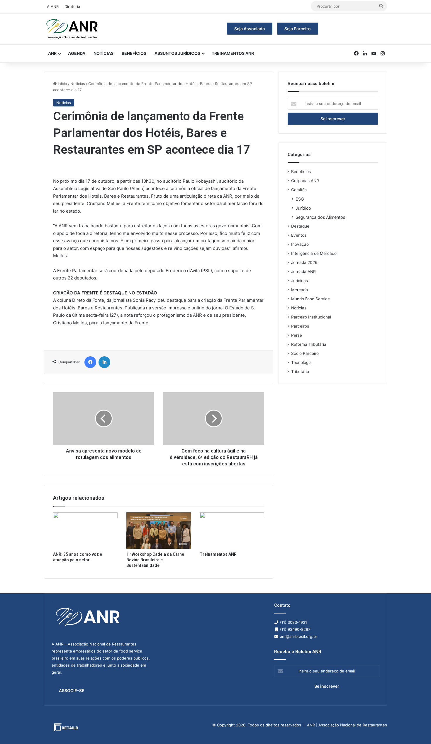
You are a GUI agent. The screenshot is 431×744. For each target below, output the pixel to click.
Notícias (103, 53)
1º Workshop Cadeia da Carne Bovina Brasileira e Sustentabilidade (155, 560)
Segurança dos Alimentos (320, 217)
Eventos (298, 235)
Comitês (299, 189)
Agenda (76, 53)
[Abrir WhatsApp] (416, 729)
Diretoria (72, 6)
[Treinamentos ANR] (232, 530)
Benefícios (134, 53)
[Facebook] (90, 362)
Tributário (300, 371)
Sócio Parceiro (305, 353)
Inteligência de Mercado (314, 253)
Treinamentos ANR (233, 53)
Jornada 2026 (304, 262)
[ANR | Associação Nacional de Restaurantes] (72, 29)
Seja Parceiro (297, 28)
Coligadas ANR (305, 180)
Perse (296, 335)
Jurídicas (299, 280)
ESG (300, 198)
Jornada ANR (303, 271)
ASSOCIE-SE (71, 690)
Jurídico (303, 208)
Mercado (299, 289)
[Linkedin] (104, 362)
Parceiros (300, 326)
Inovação (300, 244)
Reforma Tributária (308, 344)
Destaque (300, 226)
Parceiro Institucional (311, 317)
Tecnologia (301, 362)
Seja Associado (249, 28)
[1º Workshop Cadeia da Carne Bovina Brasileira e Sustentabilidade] (158, 530)
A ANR (53, 6)
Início (62, 83)
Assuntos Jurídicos (177, 53)
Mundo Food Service (310, 298)
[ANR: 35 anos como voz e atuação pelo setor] (85, 530)
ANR (52, 53)
